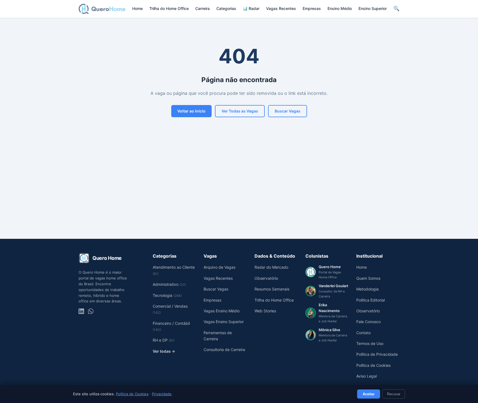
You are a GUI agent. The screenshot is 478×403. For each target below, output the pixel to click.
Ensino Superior (372, 8)
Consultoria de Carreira (224, 349)
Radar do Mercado (271, 267)
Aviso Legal (366, 376)
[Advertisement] (239, 189)
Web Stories (265, 310)
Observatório (266, 278)
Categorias (226, 8)
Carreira (202, 8)
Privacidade (162, 394)
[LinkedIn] (81, 311)
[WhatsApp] (90, 311)
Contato (363, 332)
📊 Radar (251, 8)
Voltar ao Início (191, 111)
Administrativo (169, 284)
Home (137, 8)
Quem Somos (368, 278)
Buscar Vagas (287, 111)
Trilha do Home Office (169, 8)
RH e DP (164, 340)
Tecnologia (167, 295)
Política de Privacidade (377, 354)
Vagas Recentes (281, 8)
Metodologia (367, 289)
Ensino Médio (340, 8)
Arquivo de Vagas (219, 267)
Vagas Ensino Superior (224, 321)
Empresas (312, 8)
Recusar (393, 394)
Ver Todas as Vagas (240, 111)
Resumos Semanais (271, 289)
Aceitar (369, 394)
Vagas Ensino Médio (222, 310)
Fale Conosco (368, 321)
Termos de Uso (369, 343)
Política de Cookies (132, 394)
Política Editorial (370, 300)
